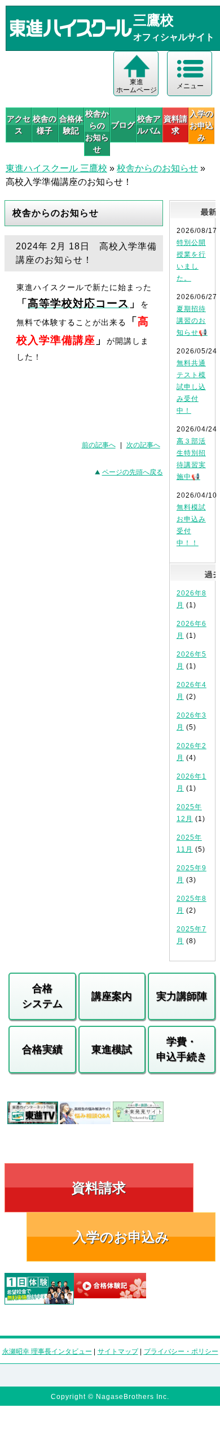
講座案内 (111, 996)
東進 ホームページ (136, 86)
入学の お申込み (201, 125)
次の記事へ (143, 445)
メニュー (190, 86)
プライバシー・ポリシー (181, 1351)
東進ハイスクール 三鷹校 (56, 168)
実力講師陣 (181, 996)
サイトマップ (118, 1351)
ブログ (123, 124)
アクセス (18, 124)
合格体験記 (71, 124)
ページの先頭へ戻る (132, 472)
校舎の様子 (44, 124)
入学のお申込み (121, 1237)
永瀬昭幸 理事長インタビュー (47, 1351)
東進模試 (111, 1049)
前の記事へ (99, 445)
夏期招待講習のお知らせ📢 (192, 320)
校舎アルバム (149, 124)
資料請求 (175, 124)
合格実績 (42, 1049)
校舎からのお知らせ (97, 131)
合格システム (42, 996)
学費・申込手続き (181, 1049)
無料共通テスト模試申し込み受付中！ (191, 386)
